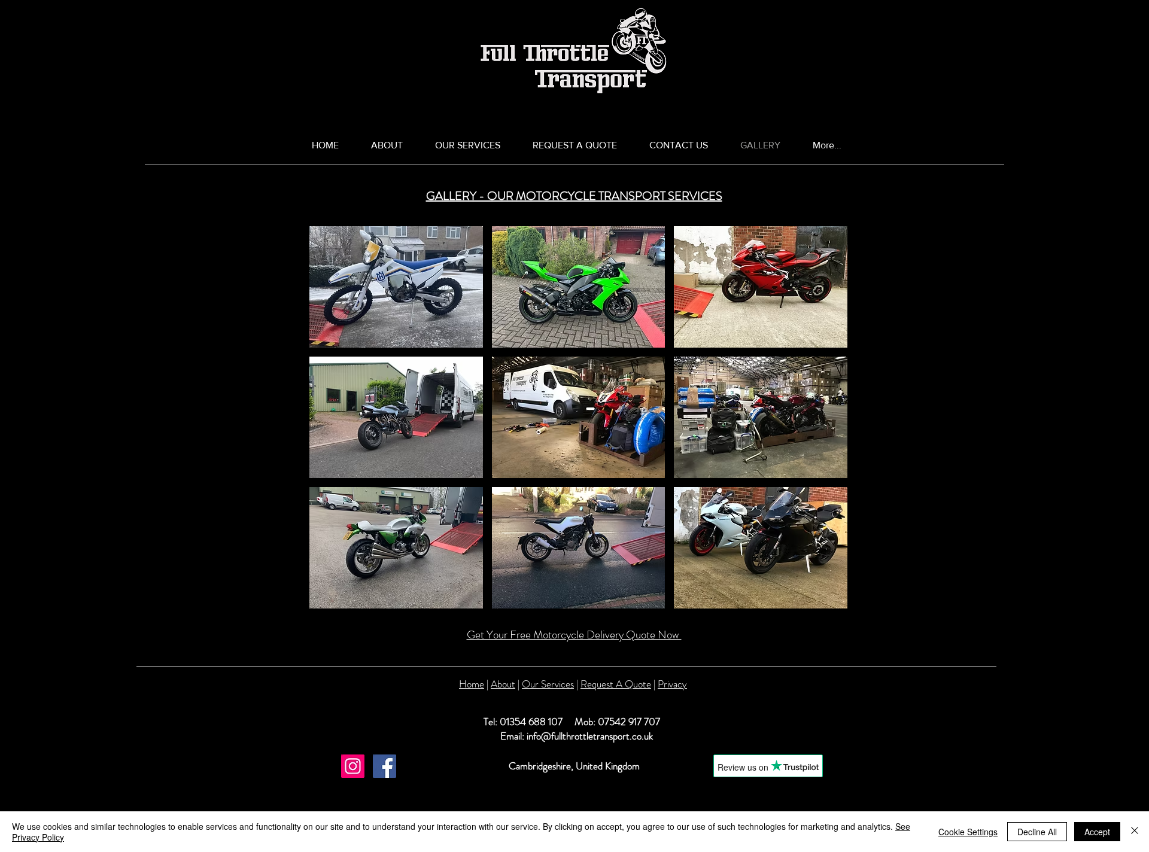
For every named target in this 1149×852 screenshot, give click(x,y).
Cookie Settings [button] (968, 832)
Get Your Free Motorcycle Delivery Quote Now (574, 634)
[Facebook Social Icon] (384, 766)
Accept (1097, 832)
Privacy (672, 684)
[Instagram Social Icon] (352, 766)
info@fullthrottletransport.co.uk (590, 736)
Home (471, 684)
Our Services (548, 684)
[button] (396, 287)
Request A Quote (615, 684)
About (503, 684)
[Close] (1134, 831)
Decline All (1037, 832)
